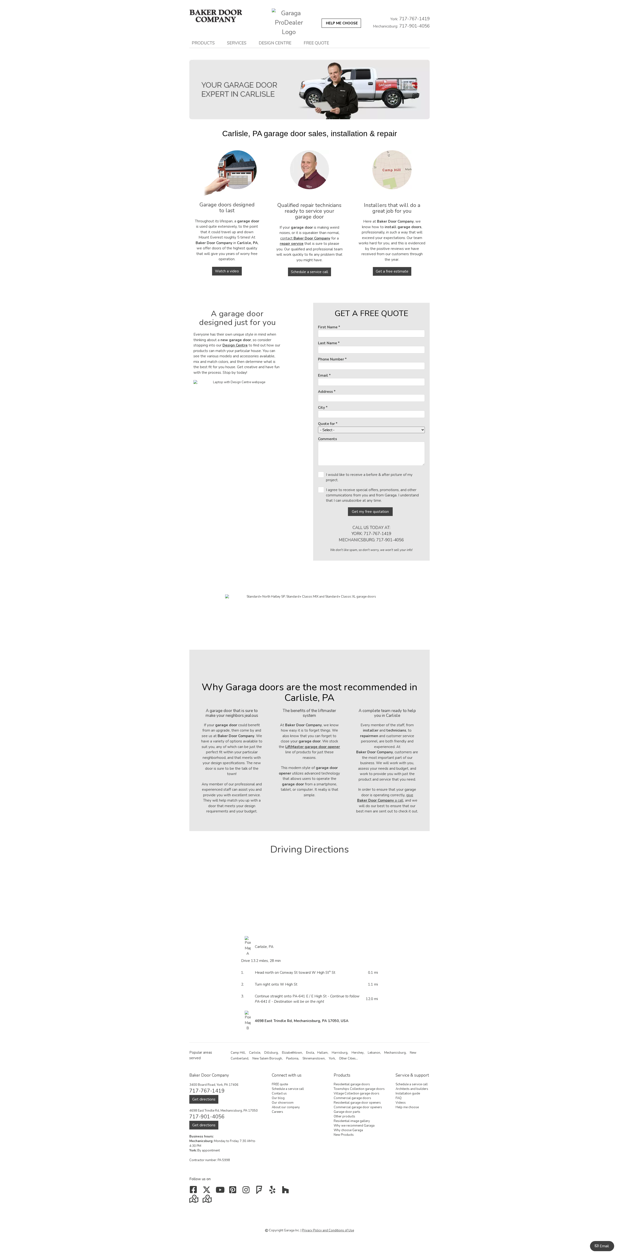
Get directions (203, 1099)
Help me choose (407, 1107)
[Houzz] (287, 1191)
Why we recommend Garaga (354, 1125)
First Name (328, 327)
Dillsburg (271, 1053)
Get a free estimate (392, 271)
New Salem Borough (267, 1058)
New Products (344, 1135)
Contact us (279, 1093)
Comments (327, 439)
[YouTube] (221, 1191)
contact (305, 238)
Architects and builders (412, 1089)
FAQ (399, 1098)
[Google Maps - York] (208, 1200)
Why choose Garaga (348, 1130)
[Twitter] (208, 1191)
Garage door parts (347, 1112)
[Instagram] (247, 1191)
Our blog (278, 1098)
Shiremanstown (313, 1058)
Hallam (322, 1053)
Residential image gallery (352, 1121)
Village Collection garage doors (356, 1093)
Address (325, 391)
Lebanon (374, 1053)
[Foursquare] (260, 1191)
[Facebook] (194, 1191)
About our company (286, 1107)
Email (323, 375)
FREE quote (316, 43)
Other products (344, 1116)
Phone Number (331, 359)
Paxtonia (292, 1058)
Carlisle (254, 1053)
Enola (310, 1053)
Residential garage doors (352, 1084)
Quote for (326, 423)
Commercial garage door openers (358, 1107)
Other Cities (347, 1058)
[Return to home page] (221, 16)
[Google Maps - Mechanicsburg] (194, 1200)
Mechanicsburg (395, 1053)
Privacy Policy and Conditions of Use (328, 1230)
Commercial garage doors (352, 1098)
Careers (277, 1112)
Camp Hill (238, 1053)
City (321, 407)
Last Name (327, 343)
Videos (401, 1103)
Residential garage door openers (357, 1103)
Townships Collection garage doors (359, 1089)
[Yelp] (273, 1191)
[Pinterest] (234, 1191)
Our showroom (283, 1103)
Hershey (358, 1053)
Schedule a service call (309, 271)
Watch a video (227, 271)
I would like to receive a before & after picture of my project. (369, 477)
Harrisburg (339, 1053)
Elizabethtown (292, 1053)
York (332, 1058)
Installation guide (408, 1093)
